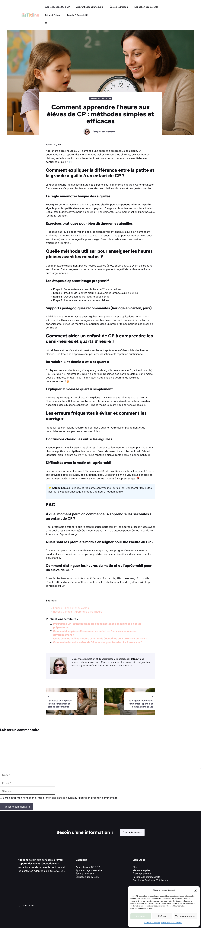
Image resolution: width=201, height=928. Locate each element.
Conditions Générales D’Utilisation (150, 880)
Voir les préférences (185, 916)
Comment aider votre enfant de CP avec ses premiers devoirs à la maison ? (97, 642)
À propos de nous (142, 873)
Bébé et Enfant (53, 15)
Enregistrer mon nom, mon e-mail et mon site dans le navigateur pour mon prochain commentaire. (60, 797)
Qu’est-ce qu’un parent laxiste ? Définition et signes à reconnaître (60, 703)
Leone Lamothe (108, 131)
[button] (195, 890)
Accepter (140, 916)
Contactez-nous (132, 832)
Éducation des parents (146, 6)
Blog (135, 867)
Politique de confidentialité (171, 923)
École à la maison (119, 6)
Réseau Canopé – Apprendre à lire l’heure (77, 611)
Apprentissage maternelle (89, 6)
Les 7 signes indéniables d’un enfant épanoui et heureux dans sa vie (140, 703)
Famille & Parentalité (77, 15)
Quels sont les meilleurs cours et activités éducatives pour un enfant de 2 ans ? (100, 638)
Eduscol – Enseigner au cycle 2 (71, 608)
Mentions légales (141, 870)
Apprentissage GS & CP (57, 6)
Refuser (162, 916)
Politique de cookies (152, 923)
